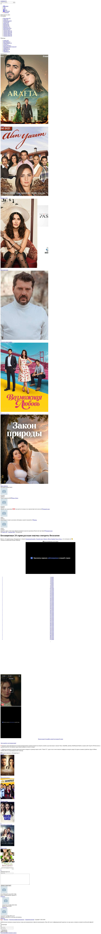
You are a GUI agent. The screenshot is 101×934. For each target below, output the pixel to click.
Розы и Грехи (15, 498)
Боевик (6, 23)
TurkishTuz (6, 51)
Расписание (7, 11)
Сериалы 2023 (7, 32)
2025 (4, 7)
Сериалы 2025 (7, 34)
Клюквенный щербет (30, 539)
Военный (6, 24)
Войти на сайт (4, 931)
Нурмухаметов (7, 45)
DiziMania (6, 49)
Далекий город (46, 509)
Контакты (6, 919)
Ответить (3, 896)
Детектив (6, 22)
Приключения (7, 28)
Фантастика (6, 29)
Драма (5, 19)
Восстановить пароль (11, 932)
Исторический (7, 20)
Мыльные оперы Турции (9, 46)
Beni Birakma (6, 41)
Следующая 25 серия (58, 739)
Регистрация (3, 932)
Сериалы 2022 (7, 30)
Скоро (5, 9)
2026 (4, 8)
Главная (6, 6)
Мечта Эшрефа (51, 539)
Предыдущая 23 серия (43, 739)
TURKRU (4, 1)
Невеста (45, 539)
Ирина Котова (7, 43)
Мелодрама (7, 18)
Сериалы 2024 (7, 33)
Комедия (6, 25)
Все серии (50, 739)
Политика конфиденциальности (16, 919)
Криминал (6, 27)
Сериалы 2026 (7, 35)
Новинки (6, 12)
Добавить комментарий (6, 885)
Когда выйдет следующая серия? (8, 743)
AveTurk (6, 44)
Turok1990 (6, 48)
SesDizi (6, 40)
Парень (35, 520)
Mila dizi (6, 50)
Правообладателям (29, 919)
